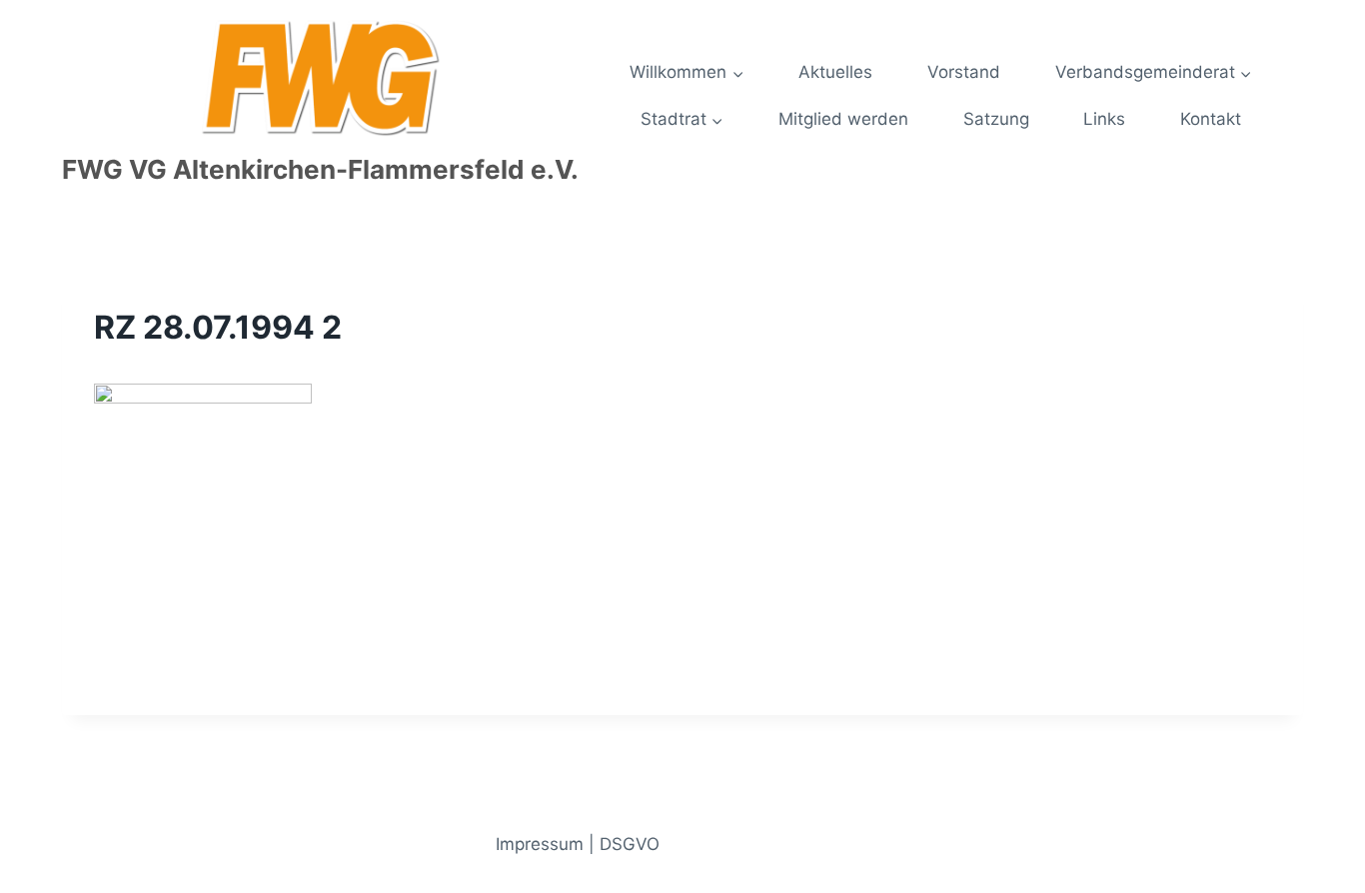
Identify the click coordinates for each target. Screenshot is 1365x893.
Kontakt (1210, 119)
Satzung (996, 119)
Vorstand (963, 72)
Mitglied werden (843, 119)
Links (1104, 119)
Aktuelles (835, 72)
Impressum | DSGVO (578, 844)
